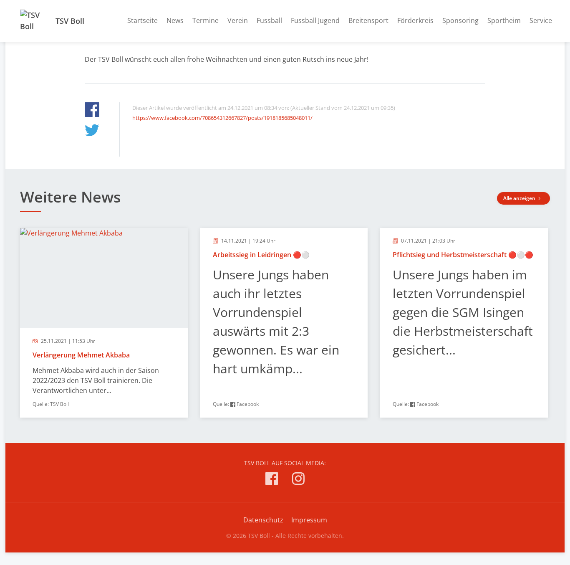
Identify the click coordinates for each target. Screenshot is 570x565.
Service (541, 20)
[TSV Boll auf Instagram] (298, 480)
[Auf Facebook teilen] (92, 110)
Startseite (142, 20)
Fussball (269, 20)
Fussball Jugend (315, 20)
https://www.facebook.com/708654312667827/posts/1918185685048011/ (222, 118)
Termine (205, 20)
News (175, 20)
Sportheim (504, 20)
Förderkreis (415, 20)
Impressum (309, 519)
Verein (237, 20)
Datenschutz (263, 519)
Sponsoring (460, 20)
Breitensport (368, 20)
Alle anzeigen (520, 198)
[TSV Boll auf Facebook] (271, 480)
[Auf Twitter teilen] (92, 131)
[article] (104, 323)
